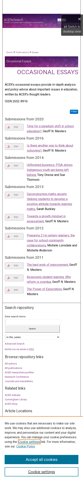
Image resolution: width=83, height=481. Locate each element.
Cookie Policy (25, 446)
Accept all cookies (42, 459)
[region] (41, 448)
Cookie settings (29, 442)
